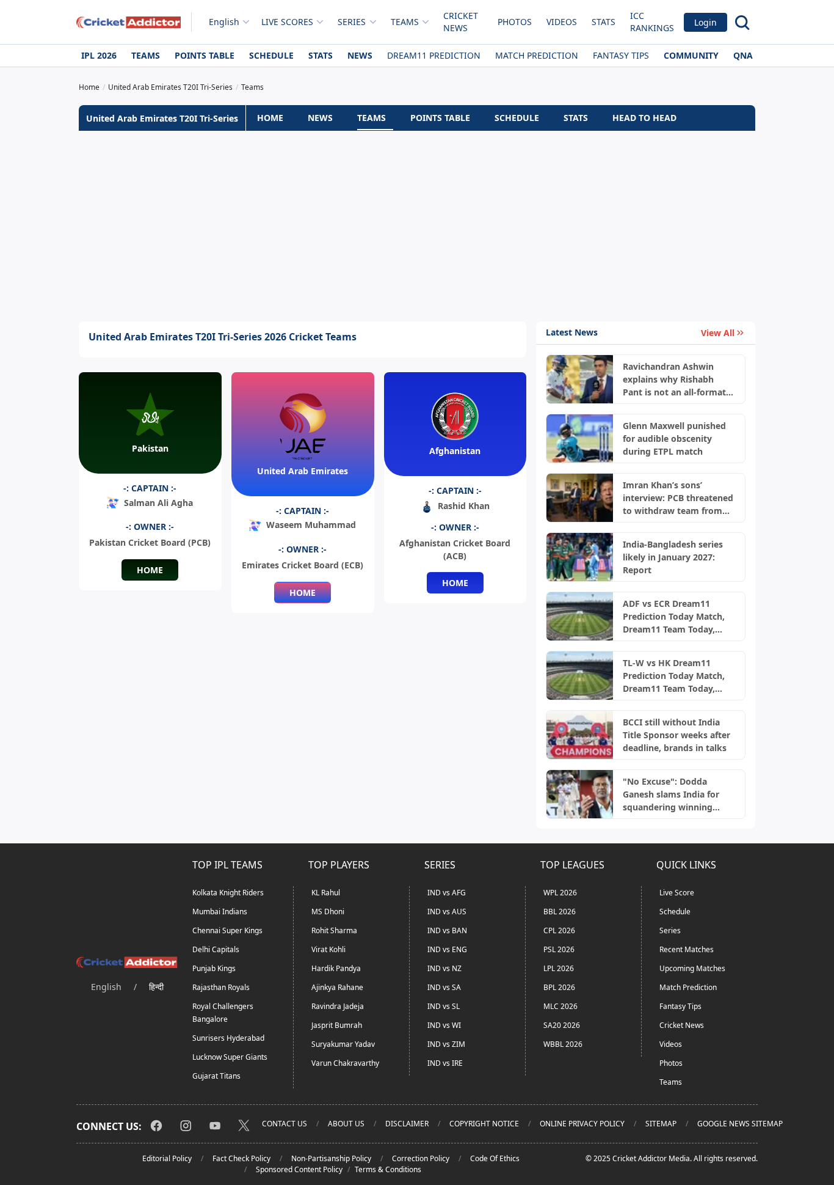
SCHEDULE (517, 117)
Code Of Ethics (495, 1158)
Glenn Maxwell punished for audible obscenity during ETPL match (674, 438)
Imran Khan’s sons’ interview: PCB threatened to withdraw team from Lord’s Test (678, 498)
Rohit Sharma (334, 930)
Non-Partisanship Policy (331, 1158)
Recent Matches (686, 949)
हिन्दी (156, 986)
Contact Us (284, 1123)
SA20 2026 (561, 1025)
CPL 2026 (559, 930)
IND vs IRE (445, 1063)
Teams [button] (405, 22)
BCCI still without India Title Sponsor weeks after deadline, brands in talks (676, 735)
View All (717, 333)
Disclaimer (407, 1123)
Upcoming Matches (692, 968)
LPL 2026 (558, 968)
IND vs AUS (446, 911)
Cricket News (460, 22)
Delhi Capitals (215, 949)
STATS (576, 117)
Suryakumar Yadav (343, 1044)
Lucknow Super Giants (229, 1057)
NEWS (320, 117)
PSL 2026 (559, 949)
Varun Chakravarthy (345, 1063)
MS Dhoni (327, 911)
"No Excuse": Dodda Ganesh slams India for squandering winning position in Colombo (671, 794)
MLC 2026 (560, 1006)
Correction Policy (420, 1158)
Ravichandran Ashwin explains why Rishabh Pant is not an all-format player (674, 379)
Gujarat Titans (216, 1076)
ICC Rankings (652, 22)
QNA (743, 55)
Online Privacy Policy (582, 1123)
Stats (603, 22)
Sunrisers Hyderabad (228, 1038)
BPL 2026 (559, 987)
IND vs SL (443, 1006)
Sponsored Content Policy (299, 1169)
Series (670, 930)
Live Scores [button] (287, 22)
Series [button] (352, 22)
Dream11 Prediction (433, 55)
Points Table (204, 55)
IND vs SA (444, 987)
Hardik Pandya (336, 968)
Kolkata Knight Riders (228, 892)
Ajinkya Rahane (337, 987)
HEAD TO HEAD (644, 117)
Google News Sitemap (740, 1123)
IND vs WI (444, 1025)
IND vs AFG (446, 892)
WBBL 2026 (562, 1044)
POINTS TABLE (440, 117)
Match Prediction (536, 55)
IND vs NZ (444, 968)
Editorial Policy (167, 1158)
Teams (145, 55)
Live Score (676, 892)
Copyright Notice (484, 1123)
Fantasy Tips (621, 55)
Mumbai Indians (219, 911)
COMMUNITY (691, 55)
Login (705, 22)
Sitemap (660, 1123)
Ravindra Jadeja (337, 1006)
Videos (561, 22)
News (359, 55)
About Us (346, 1123)
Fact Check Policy (241, 1158)
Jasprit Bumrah (336, 1025)
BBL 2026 (559, 911)
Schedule (271, 55)
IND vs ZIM (446, 1044)
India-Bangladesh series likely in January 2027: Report (673, 557)
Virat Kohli (328, 949)
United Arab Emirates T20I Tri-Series (162, 118)
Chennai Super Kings (227, 930)
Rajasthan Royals (221, 987)
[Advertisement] (417, 226)
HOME (270, 117)
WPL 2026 (560, 892)
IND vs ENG (447, 949)
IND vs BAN (447, 930)
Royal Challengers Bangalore (222, 1012)
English (224, 22)
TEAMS (371, 117)
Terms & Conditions (388, 1169)
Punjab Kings (214, 968)
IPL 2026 (99, 55)
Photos (515, 22)
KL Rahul (325, 892)
